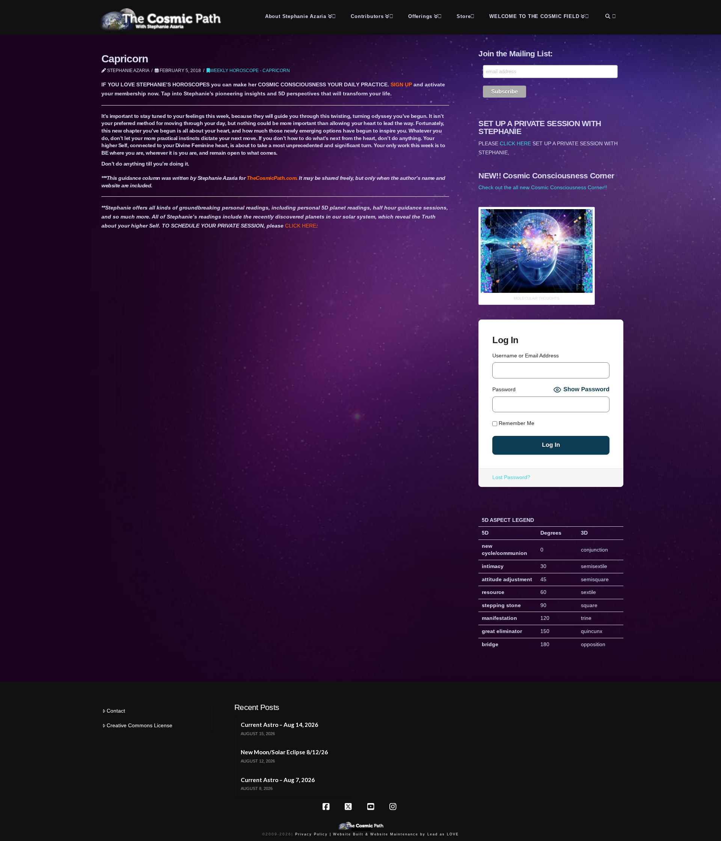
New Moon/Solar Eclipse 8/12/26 (284, 752)
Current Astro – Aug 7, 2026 (278, 779)
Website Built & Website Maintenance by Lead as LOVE (396, 834)
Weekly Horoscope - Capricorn (250, 70)
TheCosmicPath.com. (273, 178)
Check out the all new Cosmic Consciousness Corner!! (542, 187)
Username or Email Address (525, 356)
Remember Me (515, 423)
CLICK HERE (301, 226)
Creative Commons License (139, 725)
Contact (116, 711)
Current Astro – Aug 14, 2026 (279, 724)
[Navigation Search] (609, 15)
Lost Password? (511, 477)
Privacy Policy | (313, 834)
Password (504, 389)
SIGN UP (402, 84)
